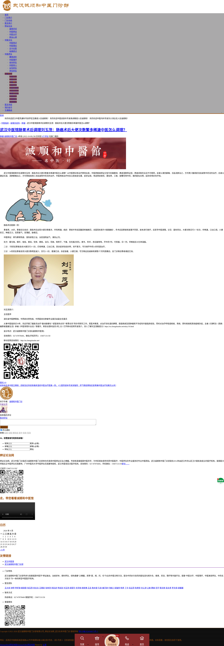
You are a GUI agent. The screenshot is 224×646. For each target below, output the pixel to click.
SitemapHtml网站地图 (8, 645)
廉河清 (105, 588)
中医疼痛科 (14, 88)
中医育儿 (13, 65)
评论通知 (6, 430)
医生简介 (8, 23)
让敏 (149, 588)
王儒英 (42, 588)
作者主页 (3, 404)
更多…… (125, 464)
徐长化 (36, 588)
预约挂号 (8, 107)
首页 (6, 15)
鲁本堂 (95, 588)
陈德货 (137, 588)
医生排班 (8, 105)
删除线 (15, 433)
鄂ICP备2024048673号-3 (88, 631)
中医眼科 (13, 99)
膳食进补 (13, 57)
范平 (157, 588)
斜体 (25, 433)
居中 (20, 433)
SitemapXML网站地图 (26, 645)
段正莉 (131, 588)
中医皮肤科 (14, 91)
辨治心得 (13, 37)
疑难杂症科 (14, 93)
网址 (6, 449)
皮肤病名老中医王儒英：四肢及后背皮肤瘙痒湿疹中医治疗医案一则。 (29, 385)
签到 (29, 433)
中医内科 (13, 77)
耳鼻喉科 (13, 102)
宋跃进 (54, 588)
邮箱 (6, 446)
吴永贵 (168, 588)
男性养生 (13, 71)
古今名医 (13, 48)
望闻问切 (13, 29)
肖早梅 (78, 588)
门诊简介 (8, 18)
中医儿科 (13, 82)
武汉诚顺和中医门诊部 (14, 564)
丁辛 (126, 588)
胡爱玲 (72, 588)
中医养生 (8, 54)
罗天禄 (174, 588)
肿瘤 (23, 123)
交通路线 (8, 110)
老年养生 (13, 63)
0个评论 (45, 136)
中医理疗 (13, 60)
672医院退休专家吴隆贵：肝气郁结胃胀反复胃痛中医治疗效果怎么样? (87, 385)
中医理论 (13, 46)
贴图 (6, 433)
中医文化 (8, 40)
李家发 (60, 588)
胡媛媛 (180, 588)
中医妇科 (13, 79)
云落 (44, 645)
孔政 (100, 588)
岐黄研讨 (13, 51)
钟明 (12, 588)
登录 (2, 115)
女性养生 (13, 68)
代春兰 (111, 588)
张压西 (30, 588)
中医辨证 (13, 32)
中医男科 (13, 85)
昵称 (6, 443)
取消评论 (3, 418)
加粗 (10, 433)
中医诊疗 (13, 34)
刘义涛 (144, 588)
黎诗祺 (162, 588)
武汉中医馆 (9, 561)
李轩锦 (18, 588)
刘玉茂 (66, 588)
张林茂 (48, 588)
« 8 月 (2, 550)
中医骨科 (13, 96)
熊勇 (122, 588)
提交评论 (4, 427)
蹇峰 (153, 588)
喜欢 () (3, 383)
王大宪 (7, 588)
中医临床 (5, 123)
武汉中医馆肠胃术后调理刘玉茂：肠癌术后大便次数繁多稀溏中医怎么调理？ (63, 130)
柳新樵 (84, 588)
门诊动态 (8, 20)
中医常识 (13, 43)
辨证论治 (8, 26)
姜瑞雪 (24, 588)
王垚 (89, 588)
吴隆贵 (117, 588)
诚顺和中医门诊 (10, 136)
